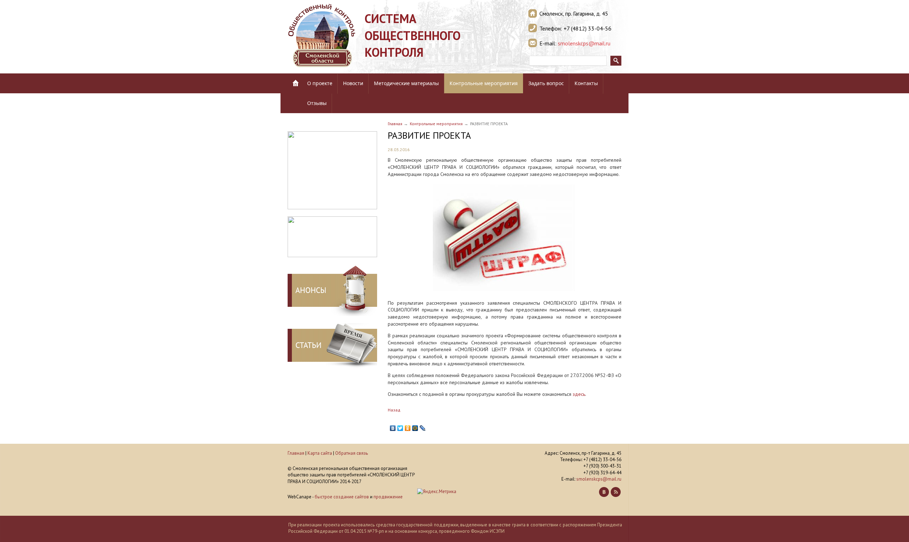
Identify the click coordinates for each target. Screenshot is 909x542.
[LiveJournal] (422, 428)
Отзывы (317, 103)
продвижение (388, 497)
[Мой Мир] (415, 428)
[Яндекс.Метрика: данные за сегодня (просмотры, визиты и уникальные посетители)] (436, 491)
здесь (579, 394)
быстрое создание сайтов (342, 497)
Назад (394, 410)
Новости (353, 83)
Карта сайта (319, 453)
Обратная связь (351, 453)
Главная (395, 123)
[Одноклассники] (408, 428)
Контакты (586, 83)
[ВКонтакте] (393, 428)
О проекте (319, 83)
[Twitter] (400, 428)
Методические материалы (406, 83)
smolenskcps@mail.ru (584, 43)
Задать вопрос (546, 83)
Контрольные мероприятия (484, 83)
